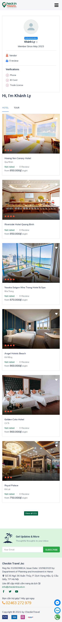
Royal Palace (11, 485)
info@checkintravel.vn (13, 586)
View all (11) (31, 513)
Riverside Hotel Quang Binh (19, 224)
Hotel (5, 107)
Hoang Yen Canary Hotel (17, 158)
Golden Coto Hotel (14, 419)
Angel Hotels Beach (15, 353)
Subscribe (51, 549)
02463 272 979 (18, 602)
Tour (16, 107)
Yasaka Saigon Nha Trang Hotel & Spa (24, 287)
